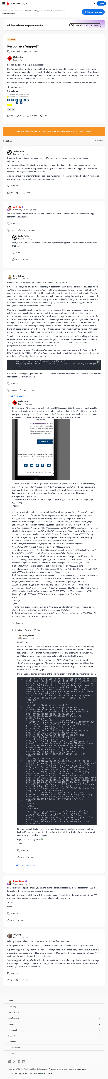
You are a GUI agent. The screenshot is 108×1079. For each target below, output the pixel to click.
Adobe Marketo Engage (32, 11)
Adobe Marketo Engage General (53, 11)
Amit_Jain (17, 207)
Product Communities (15, 11)
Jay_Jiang (17, 934)
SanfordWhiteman (20, 151)
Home (4, 11)
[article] (53, 172)
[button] (93, 12)
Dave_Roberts (18, 276)
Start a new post (71, 131)
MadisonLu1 (18, 57)
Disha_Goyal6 (18, 881)
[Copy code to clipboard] (98, 362)
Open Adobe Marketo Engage (87, 25)
